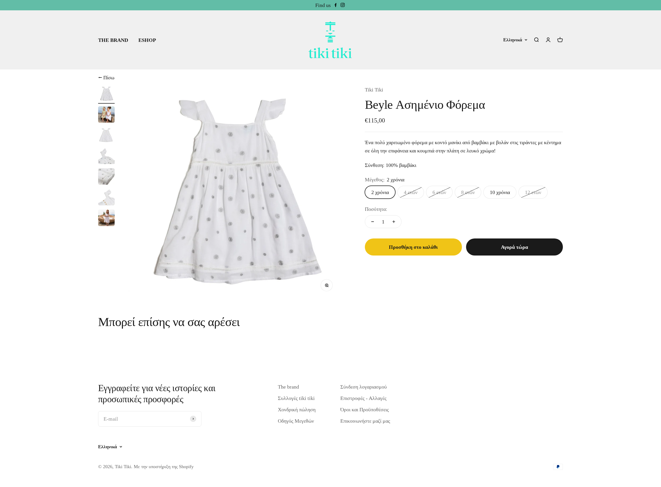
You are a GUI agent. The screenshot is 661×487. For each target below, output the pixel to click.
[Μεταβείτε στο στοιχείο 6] (106, 198)
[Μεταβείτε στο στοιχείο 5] (106, 177)
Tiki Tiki (374, 89)
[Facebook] (336, 5)
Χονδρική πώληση (297, 409)
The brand (288, 387)
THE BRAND (113, 40)
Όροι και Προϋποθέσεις (364, 409)
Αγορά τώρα (514, 247)
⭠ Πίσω (106, 77)
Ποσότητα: (376, 209)
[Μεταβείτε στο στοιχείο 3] (106, 136)
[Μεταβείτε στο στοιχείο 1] (106, 95)
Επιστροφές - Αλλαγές (363, 398)
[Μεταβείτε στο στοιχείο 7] (106, 219)
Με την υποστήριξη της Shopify (164, 466)
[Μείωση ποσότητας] (372, 221)
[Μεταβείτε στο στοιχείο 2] (106, 115)
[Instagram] (343, 5)
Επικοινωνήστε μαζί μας (365, 421)
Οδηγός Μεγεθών (296, 421)
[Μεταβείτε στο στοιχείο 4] (106, 157)
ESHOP (147, 40)
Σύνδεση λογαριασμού (363, 387)
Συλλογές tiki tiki (296, 398)
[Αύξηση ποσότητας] (393, 221)
